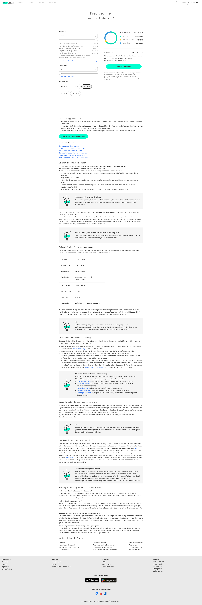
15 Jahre (64, 86)
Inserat (183, 3)
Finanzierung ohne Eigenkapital (103, 545)
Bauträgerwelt (157, 569)
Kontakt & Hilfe (57, 562)
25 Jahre (87, 86)
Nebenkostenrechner (136, 543)
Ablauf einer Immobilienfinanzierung (71, 150)
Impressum (5, 567)
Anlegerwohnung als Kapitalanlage (105, 549)
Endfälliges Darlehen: (84, 393)
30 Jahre (64, 93)
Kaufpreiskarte (157, 566)
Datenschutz (106, 564)
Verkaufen (29, 3)
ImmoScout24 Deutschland (61, 567)
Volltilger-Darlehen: (83, 383)
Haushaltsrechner (135, 549)
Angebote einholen (124, 66)
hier (135, 448)
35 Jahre (75, 93)
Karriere (4, 564)
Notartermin (70, 457)
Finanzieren (52, 3)
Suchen (19, 3)
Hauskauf (62, 543)
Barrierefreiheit (7, 569)
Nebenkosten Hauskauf (67, 545)
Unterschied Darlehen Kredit (102, 547)
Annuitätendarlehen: (84, 381)
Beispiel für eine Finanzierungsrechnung (72, 148)
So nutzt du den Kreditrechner (69, 146)
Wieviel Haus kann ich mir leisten (70, 547)
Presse (54, 564)
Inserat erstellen (158, 564)
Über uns (5, 562)
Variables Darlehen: (83, 390)
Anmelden (195, 3)
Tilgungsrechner (134, 545)
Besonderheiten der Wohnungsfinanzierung (73, 153)
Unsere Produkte (158, 562)
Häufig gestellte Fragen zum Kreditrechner (73, 157)
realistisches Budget (79, 349)
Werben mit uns (158, 571)
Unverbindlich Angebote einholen (73, 136)
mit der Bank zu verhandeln (94, 367)
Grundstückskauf (64, 549)
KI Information (109, 567)
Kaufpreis (62, 31)
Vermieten (40, 3)
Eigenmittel (63, 65)
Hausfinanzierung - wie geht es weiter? (72, 155)
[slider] (96, 39)
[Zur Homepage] (9, 3)
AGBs (104, 562)
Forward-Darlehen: (83, 388)
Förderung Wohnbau (100, 543)
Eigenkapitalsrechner (136, 547)
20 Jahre (75, 86)
